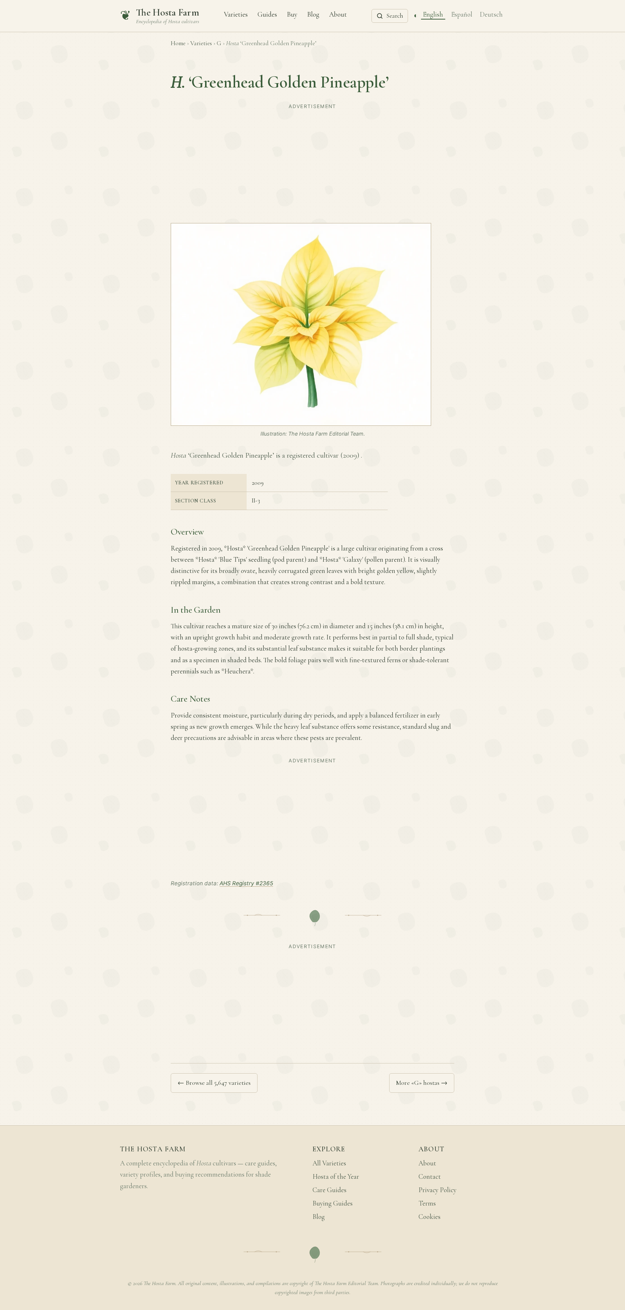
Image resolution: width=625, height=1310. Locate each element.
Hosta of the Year (335, 1177)
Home (178, 43)
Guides (267, 14)
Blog (313, 14)
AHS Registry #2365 (246, 883)
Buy (292, 14)
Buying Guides (332, 1203)
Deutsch (491, 14)
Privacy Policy (437, 1190)
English (433, 14)
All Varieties (329, 1163)
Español (461, 14)
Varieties (236, 14)
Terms (427, 1203)
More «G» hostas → (421, 1083)
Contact (429, 1177)
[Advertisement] (312, 162)
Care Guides (329, 1190)
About (338, 14)
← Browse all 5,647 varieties (214, 1083)
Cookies (429, 1217)
